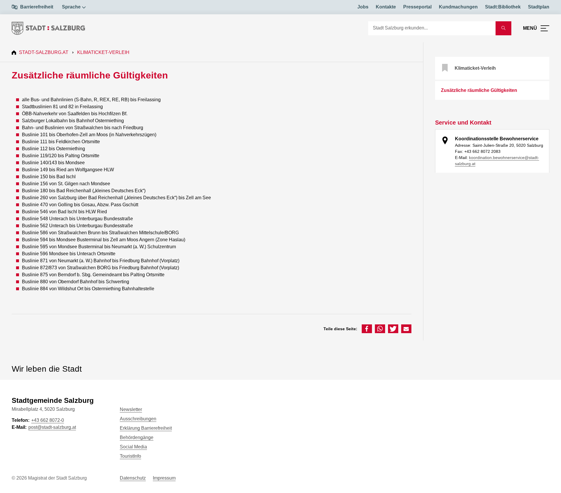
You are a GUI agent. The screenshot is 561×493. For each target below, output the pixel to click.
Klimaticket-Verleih (103, 52)
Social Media (133, 446)
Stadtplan (538, 6)
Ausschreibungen (138, 418)
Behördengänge (136, 437)
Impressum (164, 477)
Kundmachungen (458, 6)
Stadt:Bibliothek (503, 6)
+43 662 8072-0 (47, 420)
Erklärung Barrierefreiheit (146, 428)
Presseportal (417, 6)
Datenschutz (133, 477)
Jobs (362, 6)
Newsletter (131, 409)
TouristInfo (130, 456)
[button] (367, 328)
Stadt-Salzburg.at (43, 52)
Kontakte (386, 6)
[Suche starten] (503, 28)
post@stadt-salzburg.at (52, 427)
